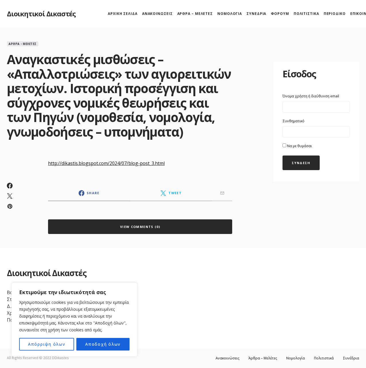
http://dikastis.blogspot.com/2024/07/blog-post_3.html (106, 163)
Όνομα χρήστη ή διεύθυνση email (311, 96)
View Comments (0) (140, 227)
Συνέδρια (351, 358)
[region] (74, 320)
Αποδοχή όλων (103, 344)
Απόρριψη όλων (46, 344)
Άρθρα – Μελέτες (262, 358)
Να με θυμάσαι (299, 145)
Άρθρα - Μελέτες (23, 44)
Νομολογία (295, 358)
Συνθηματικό (294, 121)
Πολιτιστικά (324, 358)
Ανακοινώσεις (227, 358)
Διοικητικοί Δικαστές (41, 13)
